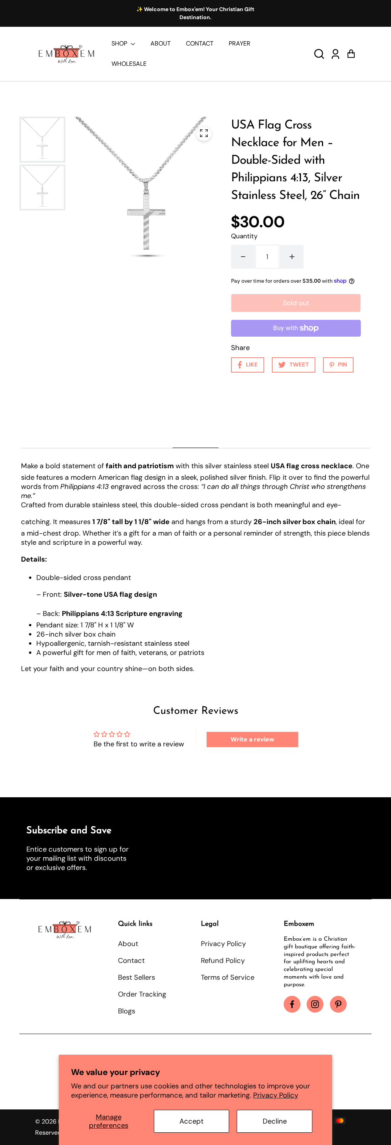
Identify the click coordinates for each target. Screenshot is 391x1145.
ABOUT (160, 43)
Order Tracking (142, 994)
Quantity (244, 236)
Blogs (126, 1011)
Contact (131, 960)
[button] (319, 54)
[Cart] (351, 54)
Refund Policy (223, 960)
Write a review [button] (252, 739)
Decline (275, 1121)
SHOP (120, 43)
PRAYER (239, 43)
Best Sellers (136, 977)
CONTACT (199, 43)
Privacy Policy (275, 1095)
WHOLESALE (129, 64)
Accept (191, 1121)
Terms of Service (227, 977)
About (128, 943)
